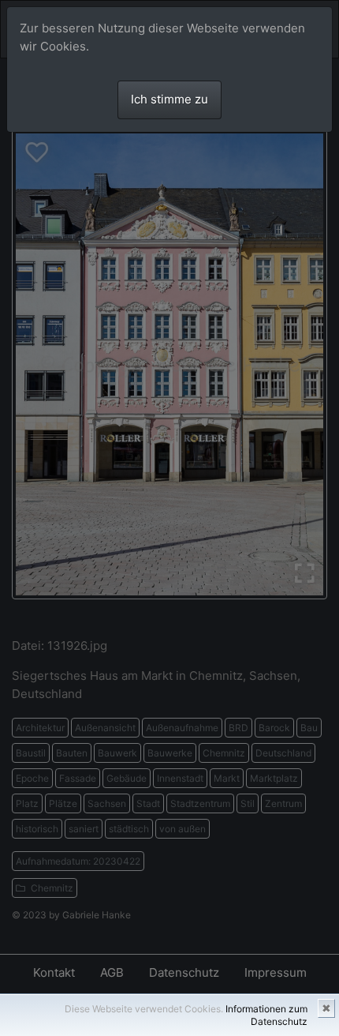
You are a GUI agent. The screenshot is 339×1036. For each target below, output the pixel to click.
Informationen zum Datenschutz (266, 1015)
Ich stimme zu (169, 99)
